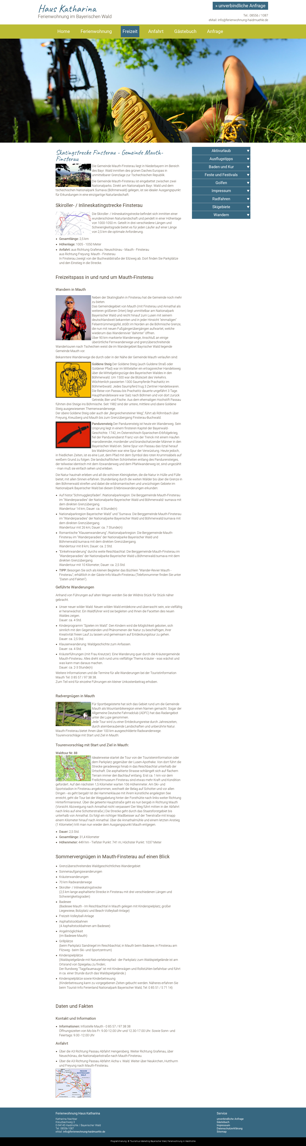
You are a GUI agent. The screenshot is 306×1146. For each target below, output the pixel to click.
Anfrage (215, 31)
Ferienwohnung (96, 31)
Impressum (223, 1125)
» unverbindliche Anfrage (240, 5)
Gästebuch (185, 31)
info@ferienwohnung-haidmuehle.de (243, 20)
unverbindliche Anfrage (230, 1118)
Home (63, 31)
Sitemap (221, 1131)
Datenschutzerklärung (229, 1128)
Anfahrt (156, 31)
